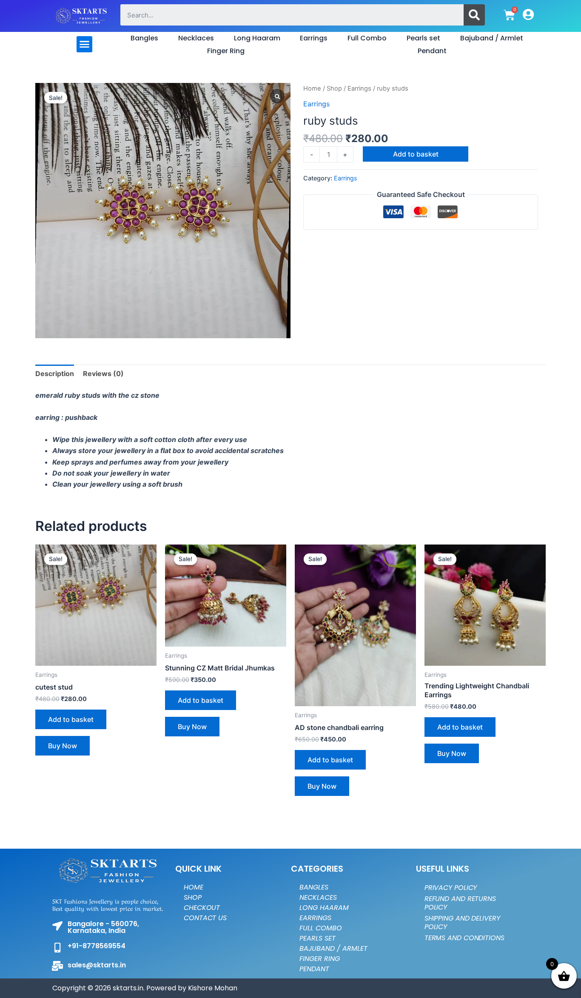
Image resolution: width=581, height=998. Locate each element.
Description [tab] (54, 373)
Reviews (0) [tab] (103, 373)
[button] (85, 44)
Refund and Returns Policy (460, 903)
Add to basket (416, 154)
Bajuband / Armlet (491, 38)
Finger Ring (226, 51)
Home (312, 88)
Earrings (314, 38)
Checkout (202, 907)
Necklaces (196, 38)
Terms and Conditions (464, 938)
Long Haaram (257, 38)
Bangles (144, 38)
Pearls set (423, 38)
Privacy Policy (450, 887)
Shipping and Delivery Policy (462, 922)
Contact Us (205, 918)
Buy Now (62, 745)
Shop (334, 88)
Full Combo (367, 38)
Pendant (432, 51)
